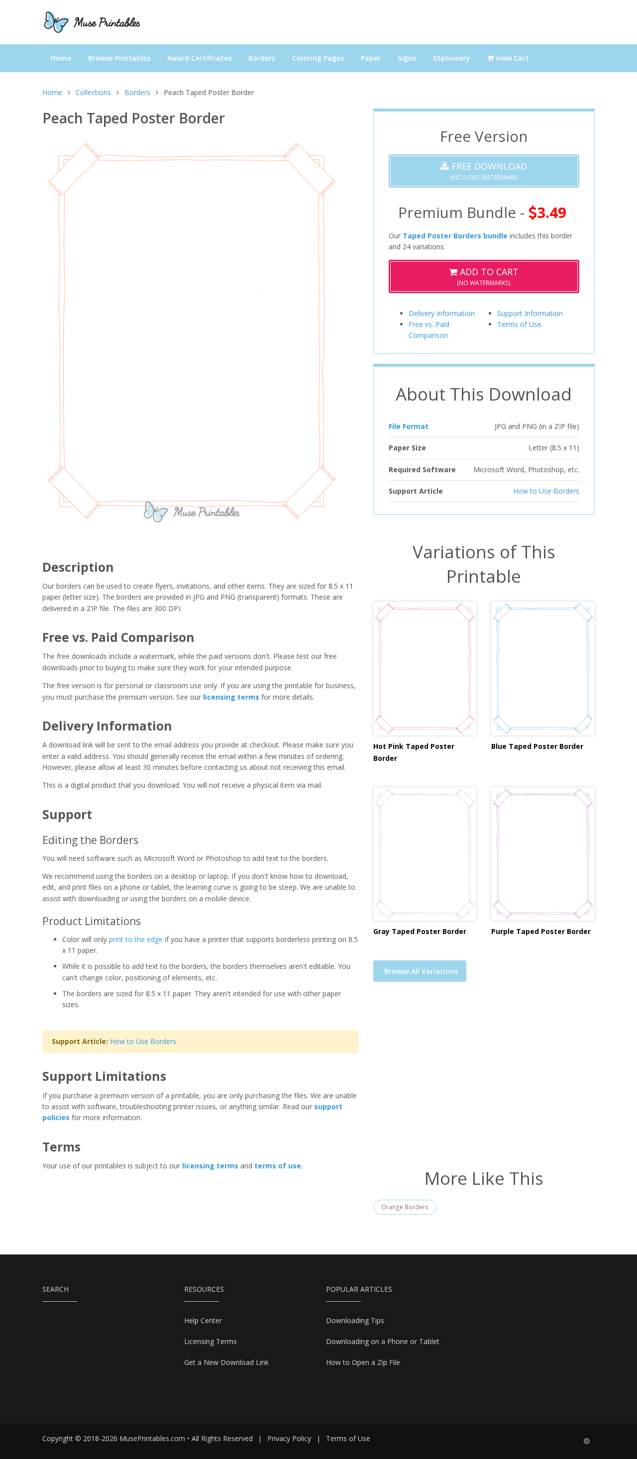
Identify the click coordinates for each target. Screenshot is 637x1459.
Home (61, 58)
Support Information (530, 313)
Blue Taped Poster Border (537, 746)
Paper (371, 58)
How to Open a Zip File (363, 1362)
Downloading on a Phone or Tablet (382, 1341)
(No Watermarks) (488, 276)
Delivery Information (442, 313)
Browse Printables (119, 58)
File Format (408, 426)
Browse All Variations (421, 971)
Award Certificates (199, 58)
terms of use (277, 1165)
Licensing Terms (210, 1341)
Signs (407, 58)
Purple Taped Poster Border (541, 931)
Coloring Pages (318, 58)
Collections (93, 92)
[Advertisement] (484, 1081)
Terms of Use (519, 324)
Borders (261, 58)
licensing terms (231, 697)
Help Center (203, 1320)
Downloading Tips (355, 1320)
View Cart (511, 58)
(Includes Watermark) (488, 171)
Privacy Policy (289, 1438)
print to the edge (136, 939)
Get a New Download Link (226, 1362)
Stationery (451, 58)
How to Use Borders (143, 1041)
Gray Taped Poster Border (419, 931)
